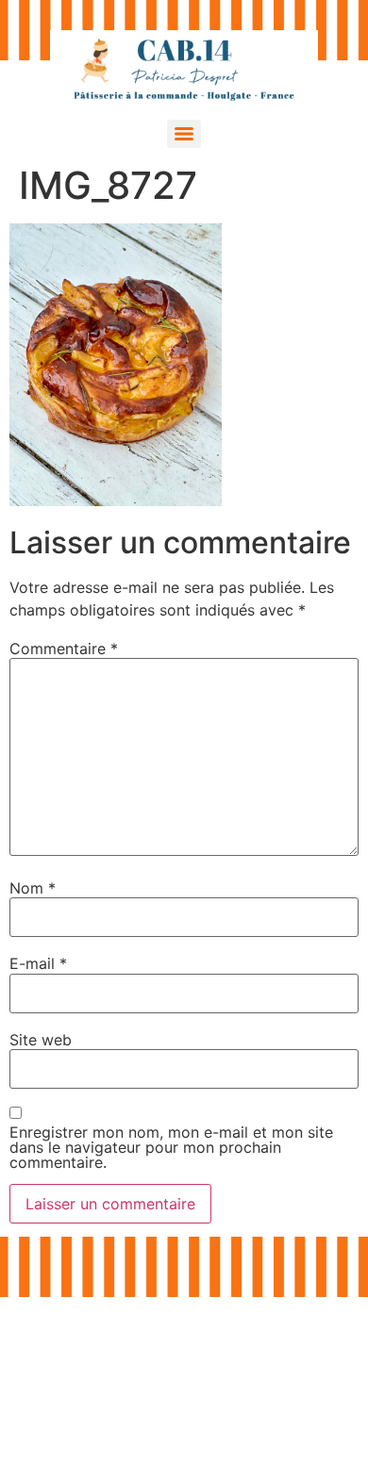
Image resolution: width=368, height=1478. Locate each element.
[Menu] (184, 134)
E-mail (38, 963)
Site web (40, 1039)
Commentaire (63, 648)
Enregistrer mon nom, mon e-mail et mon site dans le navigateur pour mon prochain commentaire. (171, 1147)
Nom (32, 887)
